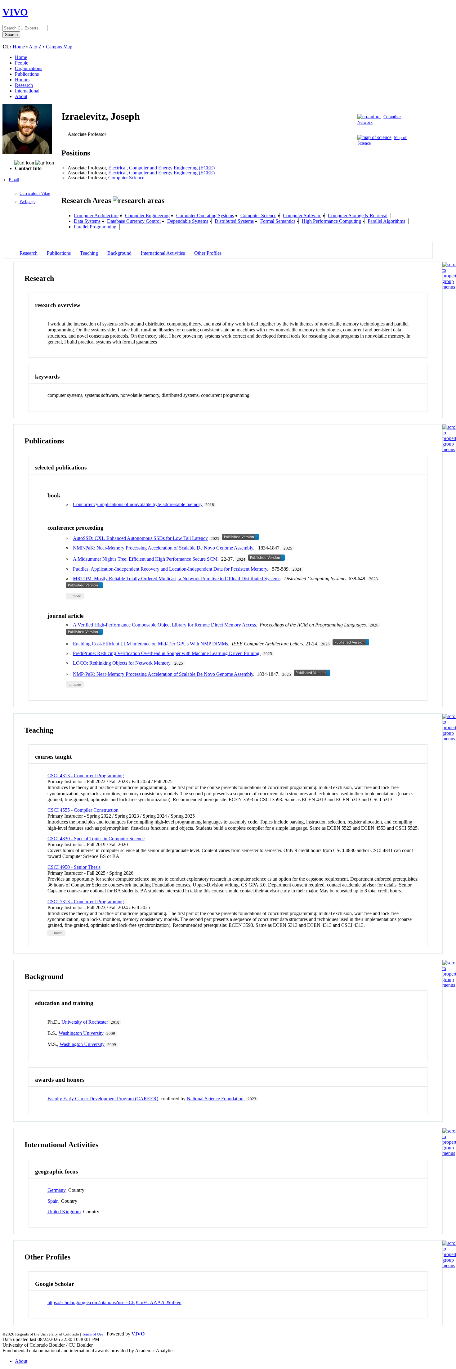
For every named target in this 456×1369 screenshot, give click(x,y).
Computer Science (126, 177)
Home (19, 46)
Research (24, 85)
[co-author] (369, 116)
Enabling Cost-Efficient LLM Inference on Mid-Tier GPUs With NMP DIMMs (150, 643)
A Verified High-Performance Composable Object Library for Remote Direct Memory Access (164, 624)
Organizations (28, 68)
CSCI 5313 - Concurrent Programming (85, 901)
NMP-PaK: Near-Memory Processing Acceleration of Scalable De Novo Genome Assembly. (163, 547)
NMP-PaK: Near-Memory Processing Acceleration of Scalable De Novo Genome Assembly (163, 674)
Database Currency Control (134, 221)
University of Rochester (84, 1022)
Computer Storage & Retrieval (357, 215)
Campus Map (59, 46)
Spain (53, 1201)
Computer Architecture (96, 215)
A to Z (35, 46)
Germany (56, 1190)
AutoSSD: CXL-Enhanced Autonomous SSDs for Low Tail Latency (140, 538)
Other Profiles (207, 253)
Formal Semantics (277, 221)
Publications (27, 74)
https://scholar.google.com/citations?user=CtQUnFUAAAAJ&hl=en (114, 1302)
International (27, 90)
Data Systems (87, 221)
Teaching (89, 253)
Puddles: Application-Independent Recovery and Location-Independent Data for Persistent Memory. (170, 569)
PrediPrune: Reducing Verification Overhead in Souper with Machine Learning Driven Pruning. (167, 653)
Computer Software (302, 215)
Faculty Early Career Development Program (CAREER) (102, 1098)
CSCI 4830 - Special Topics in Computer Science (96, 838)
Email (14, 179)
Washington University (81, 1033)
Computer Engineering (147, 215)
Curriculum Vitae (35, 193)
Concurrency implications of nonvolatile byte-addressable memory (138, 504)
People (21, 62)
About (21, 96)
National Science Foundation (215, 1098)
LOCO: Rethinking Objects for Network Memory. (122, 663)
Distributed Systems (234, 221)
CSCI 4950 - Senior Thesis (74, 867)
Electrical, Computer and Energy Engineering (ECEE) (161, 167)
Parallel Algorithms (386, 221)
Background (119, 253)
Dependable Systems (187, 221)
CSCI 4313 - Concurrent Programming (85, 775)
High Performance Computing (331, 221)
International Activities (163, 253)
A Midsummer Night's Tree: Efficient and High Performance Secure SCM (145, 559)
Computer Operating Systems (205, 215)
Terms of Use (92, 1334)
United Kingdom (64, 1211)
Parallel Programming (95, 226)
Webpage (27, 201)
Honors (22, 79)
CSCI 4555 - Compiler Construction (82, 810)
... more (75, 596)
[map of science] (374, 137)
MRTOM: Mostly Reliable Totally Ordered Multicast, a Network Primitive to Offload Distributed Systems (176, 578)
